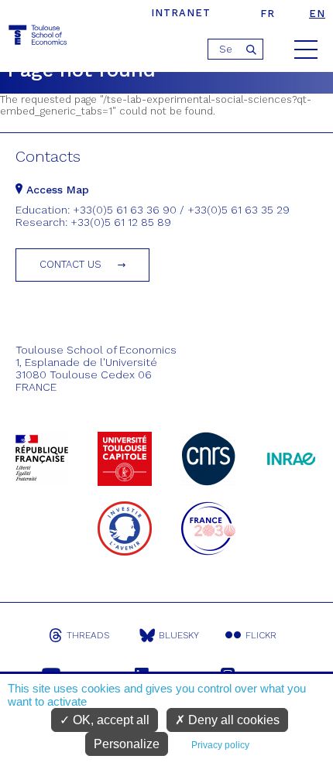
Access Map (55, 189)
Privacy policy (220, 745)
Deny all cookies (232, 720)
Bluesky (179, 635)
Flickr (260, 635)
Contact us (70, 264)
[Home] (39, 37)
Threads (88, 635)
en (317, 13)
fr (267, 13)
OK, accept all (109, 720)
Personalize (127, 744)
